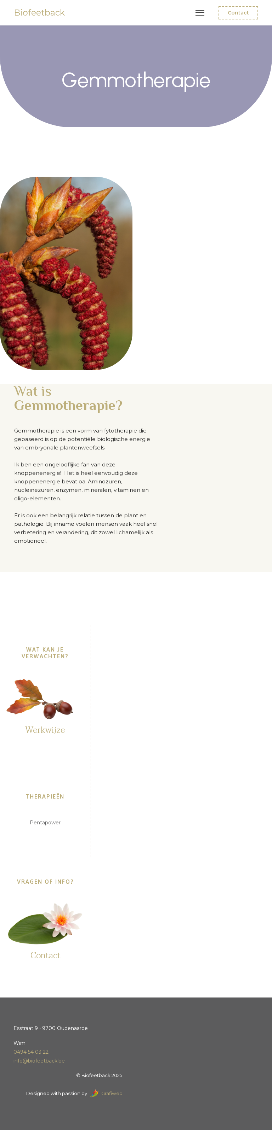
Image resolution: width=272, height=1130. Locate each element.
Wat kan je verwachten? (45, 652)
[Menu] (200, 12)
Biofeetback (39, 12)
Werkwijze (45, 730)
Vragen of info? (45, 881)
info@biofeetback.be (39, 1061)
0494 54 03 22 (31, 1052)
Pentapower (45, 822)
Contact (238, 13)
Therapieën (45, 796)
